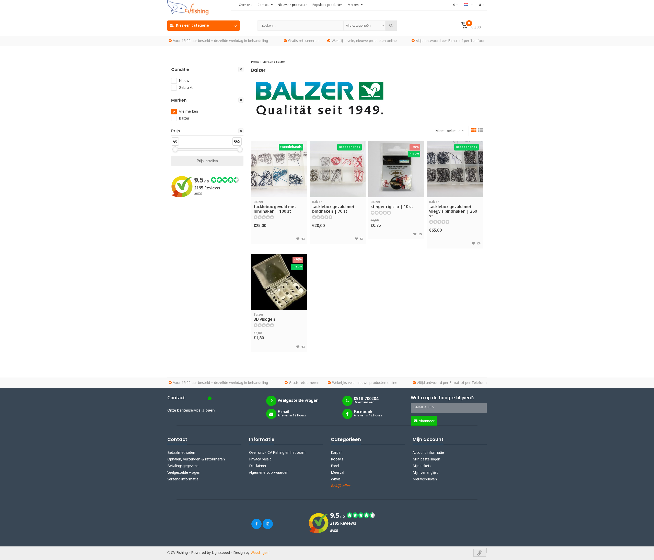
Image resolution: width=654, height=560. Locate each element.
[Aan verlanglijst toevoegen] (297, 239)
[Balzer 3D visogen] (279, 282)
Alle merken (188, 111)
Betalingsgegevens (182, 466)
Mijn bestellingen (426, 459)
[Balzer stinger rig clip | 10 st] (396, 169)
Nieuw (184, 81)
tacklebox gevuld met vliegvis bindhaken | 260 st (453, 209)
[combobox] (365, 25)
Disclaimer (257, 466)
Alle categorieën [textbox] (358, 26)
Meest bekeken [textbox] (448, 131)
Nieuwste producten (292, 5)
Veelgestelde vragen (183, 472)
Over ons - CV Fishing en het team (277, 452)
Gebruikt (186, 87)
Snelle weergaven (279, 190)
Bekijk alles (340, 486)
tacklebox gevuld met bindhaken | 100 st (275, 207)
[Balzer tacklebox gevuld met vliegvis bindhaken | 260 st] (455, 169)
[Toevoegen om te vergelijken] (303, 239)
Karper (336, 452)
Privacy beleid (260, 459)
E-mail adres (423, 407)
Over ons (245, 5)
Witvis (336, 479)
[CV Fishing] (199, 7)
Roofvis (337, 459)
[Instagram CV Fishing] (268, 524)
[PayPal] (486, 551)
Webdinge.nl (260, 553)
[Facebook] (256, 524)
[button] (471, 25)
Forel (335, 466)
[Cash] (479, 553)
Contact (264, 5)
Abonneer (427, 421)
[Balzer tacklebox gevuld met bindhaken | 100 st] (279, 169)
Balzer (184, 118)
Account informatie (428, 452)
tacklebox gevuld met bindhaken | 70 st (333, 207)
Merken (353, 5)
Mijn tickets (422, 466)
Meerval (337, 472)
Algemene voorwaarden (268, 472)
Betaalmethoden (181, 452)
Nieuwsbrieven (425, 479)
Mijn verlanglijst (425, 472)
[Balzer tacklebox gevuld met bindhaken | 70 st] (338, 169)
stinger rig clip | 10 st (392, 205)
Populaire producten (327, 5)
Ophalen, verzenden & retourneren (196, 459)
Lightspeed (221, 553)
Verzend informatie (182, 479)
